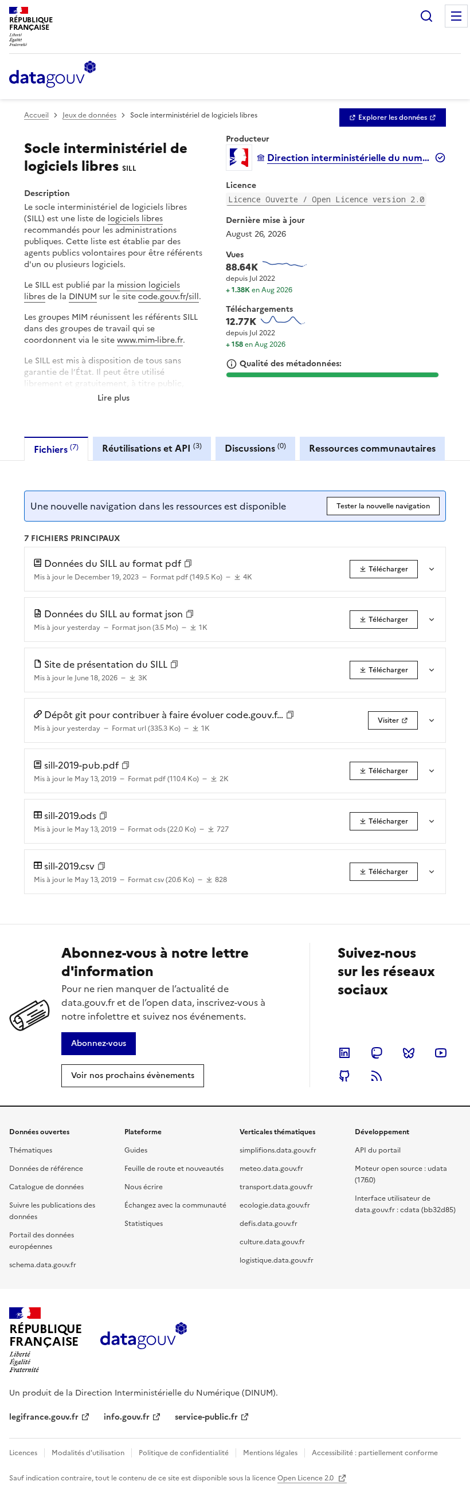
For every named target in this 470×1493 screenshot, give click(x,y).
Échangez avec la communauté (175, 1205)
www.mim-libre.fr (150, 340)
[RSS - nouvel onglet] (376, 1075)
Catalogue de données (46, 1187)
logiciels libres (135, 219)
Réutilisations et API (152, 448)
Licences (23, 1453)
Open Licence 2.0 (306, 1478)
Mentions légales (270, 1453)
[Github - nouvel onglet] (344, 1075)
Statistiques (143, 1223)
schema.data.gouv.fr (42, 1265)
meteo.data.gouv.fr (271, 1168)
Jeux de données (89, 115)
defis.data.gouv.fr (268, 1223)
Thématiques (30, 1150)
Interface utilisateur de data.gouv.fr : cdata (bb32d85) (405, 1204)
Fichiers (56, 449)
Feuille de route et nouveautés (174, 1168)
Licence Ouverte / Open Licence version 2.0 (326, 199)
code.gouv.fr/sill (168, 297)
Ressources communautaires (372, 448)
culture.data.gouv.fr (272, 1242)
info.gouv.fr (127, 1417)
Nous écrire (143, 1187)
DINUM (83, 297)
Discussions (255, 448)
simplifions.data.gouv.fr (278, 1150)
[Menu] (456, 16)
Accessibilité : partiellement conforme (375, 1453)
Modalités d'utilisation (88, 1453)
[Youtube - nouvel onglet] (440, 1052)
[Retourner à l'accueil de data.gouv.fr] (52, 75)
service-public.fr (206, 1417)
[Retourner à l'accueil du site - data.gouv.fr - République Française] (143, 1340)
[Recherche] (426, 16)
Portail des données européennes (41, 1241)
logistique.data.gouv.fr (277, 1260)
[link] (392, 117)
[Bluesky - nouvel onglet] (408, 1052)
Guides (135, 1150)
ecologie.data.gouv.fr (275, 1205)
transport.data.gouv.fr (276, 1187)
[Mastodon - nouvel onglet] (376, 1052)
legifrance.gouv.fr (44, 1417)
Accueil (36, 115)
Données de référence (46, 1168)
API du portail (378, 1150)
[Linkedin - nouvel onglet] (344, 1052)
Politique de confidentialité (184, 1453)
